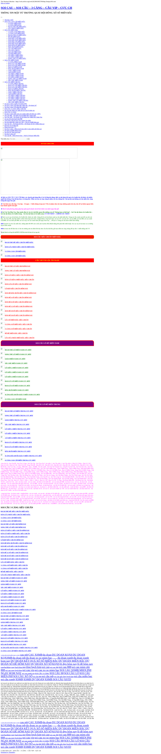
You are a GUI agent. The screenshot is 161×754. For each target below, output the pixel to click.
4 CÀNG (18, 655)
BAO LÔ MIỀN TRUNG (16, 88)
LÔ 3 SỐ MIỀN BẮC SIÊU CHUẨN (17, 320)
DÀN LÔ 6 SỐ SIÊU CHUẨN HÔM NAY (18, 284)
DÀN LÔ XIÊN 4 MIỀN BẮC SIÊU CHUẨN (19, 279)
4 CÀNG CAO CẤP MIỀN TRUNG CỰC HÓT (20, 460)
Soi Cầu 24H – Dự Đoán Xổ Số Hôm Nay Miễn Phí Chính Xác (23, 117)
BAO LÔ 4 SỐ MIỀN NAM (16, 65)
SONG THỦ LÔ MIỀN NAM (17, 78)
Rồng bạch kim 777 (10, 127)
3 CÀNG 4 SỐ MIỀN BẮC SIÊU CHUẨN (18, 324)
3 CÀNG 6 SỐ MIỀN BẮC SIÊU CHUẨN (18, 329)
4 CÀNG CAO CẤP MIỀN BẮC (15, 256)
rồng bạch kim (34, 666)
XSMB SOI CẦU (54, 679)
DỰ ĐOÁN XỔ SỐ (41, 663)
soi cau (46, 666)
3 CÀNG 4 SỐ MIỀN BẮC (16, 31)
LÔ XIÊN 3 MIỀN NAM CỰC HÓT (16, 372)
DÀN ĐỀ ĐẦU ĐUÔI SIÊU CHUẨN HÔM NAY (20, 293)
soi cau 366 (54, 667)
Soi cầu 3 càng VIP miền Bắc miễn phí (15, 107)
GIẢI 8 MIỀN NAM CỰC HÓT (15, 359)
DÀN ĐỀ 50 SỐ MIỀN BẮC (17, 43)
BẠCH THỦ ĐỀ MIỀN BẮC (17, 26)
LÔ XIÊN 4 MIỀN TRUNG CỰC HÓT (18, 438)
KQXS (56, 663)
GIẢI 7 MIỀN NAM (14, 70)
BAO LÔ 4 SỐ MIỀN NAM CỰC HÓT (17, 385)
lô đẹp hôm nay (68, 663)
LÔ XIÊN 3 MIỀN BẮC (15, 55)
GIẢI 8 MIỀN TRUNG (15, 93)
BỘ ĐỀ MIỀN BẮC (14, 36)
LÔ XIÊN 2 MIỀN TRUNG (16, 95)
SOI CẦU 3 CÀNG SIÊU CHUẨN (15, 109)
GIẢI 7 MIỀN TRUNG (15, 92)
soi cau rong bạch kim (13, 670)
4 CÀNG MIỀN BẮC (14, 23)
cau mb (24, 654)
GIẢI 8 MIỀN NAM (14, 72)
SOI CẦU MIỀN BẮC (11, 30)
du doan (47, 654)
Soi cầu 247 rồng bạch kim (12, 132)
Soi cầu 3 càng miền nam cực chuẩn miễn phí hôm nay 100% (22, 114)
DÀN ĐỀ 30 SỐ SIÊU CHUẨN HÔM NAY (19, 311)
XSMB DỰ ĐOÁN (33, 679)
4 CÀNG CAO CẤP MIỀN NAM (15, 399)
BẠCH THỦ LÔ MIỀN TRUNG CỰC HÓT (19, 411)
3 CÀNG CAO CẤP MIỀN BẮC (15, 251)
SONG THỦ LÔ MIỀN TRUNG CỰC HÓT (19, 415)
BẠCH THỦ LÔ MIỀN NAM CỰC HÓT (18, 350)
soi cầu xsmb (8, 679)
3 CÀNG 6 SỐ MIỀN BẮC (16, 33)
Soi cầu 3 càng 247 (10, 134)
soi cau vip (28, 670)
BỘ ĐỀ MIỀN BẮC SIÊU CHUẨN (16, 333)
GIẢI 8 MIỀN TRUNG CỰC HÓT (16, 420)
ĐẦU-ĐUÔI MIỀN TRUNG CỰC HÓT (17, 451)
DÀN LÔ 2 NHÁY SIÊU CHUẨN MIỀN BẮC (20, 247)
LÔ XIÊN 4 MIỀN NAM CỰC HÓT (16, 376)
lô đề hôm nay (85, 663)
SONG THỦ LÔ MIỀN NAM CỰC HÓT (18, 354)
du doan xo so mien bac (39, 657)
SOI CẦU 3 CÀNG (10, 112)
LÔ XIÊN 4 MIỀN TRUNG (16, 99)
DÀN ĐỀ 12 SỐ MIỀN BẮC (17, 38)
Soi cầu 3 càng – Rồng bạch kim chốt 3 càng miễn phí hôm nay (23, 129)
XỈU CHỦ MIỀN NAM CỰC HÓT (16, 363)
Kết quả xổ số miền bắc (11, 125)
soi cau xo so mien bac (47, 670)
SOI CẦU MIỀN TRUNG (12, 82)
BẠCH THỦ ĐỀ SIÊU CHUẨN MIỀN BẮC (19, 242)
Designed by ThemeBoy (8, 752)
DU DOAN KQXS (62, 654)
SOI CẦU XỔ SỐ (23, 676)
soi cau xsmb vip (28, 673)
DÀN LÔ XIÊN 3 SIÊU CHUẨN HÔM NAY (19, 275)
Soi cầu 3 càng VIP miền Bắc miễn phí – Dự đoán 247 (20, 105)
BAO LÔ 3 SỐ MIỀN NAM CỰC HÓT (17, 381)
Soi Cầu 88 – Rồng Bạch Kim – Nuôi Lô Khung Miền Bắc (21, 135)
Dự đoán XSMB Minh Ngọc (13, 130)
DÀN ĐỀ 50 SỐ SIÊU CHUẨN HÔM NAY (19, 315)
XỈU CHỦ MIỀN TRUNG (16, 102)
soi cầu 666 (37, 676)
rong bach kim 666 (18, 667)
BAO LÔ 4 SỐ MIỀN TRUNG (17, 87)
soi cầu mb (48, 676)
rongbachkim (6, 667)
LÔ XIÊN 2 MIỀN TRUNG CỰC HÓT (17, 429)
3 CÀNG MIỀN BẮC (14, 25)
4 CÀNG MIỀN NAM (15, 62)
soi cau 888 (65, 666)
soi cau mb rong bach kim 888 (13, 119)
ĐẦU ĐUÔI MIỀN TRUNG (17, 90)
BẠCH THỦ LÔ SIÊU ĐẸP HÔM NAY (17, 266)
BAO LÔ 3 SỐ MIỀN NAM (16, 63)
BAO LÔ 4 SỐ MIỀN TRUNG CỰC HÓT (18, 447)
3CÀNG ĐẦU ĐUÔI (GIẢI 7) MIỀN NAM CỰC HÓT (22, 394)
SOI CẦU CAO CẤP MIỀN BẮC (14, 21)
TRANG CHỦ (8, 20)
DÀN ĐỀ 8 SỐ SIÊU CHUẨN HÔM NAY (18, 302)
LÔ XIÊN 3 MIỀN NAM (15, 75)
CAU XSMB (35, 654)
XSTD (67, 679)
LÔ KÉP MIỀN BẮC (14, 53)
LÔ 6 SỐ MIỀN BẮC (14, 52)
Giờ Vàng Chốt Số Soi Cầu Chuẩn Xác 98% (17, 120)
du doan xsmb (65, 657)
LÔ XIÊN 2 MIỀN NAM (15, 73)
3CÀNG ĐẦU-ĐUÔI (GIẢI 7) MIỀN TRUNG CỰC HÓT (23, 456)
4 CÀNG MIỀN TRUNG (16, 83)
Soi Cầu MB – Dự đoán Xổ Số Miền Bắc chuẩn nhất (20, 115)
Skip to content (5, 3)
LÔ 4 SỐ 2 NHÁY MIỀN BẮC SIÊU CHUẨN (19, 338)
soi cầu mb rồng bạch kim (64, 676)
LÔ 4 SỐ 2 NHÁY (14, 50)
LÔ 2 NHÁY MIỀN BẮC (16, 28)
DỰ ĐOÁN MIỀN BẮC (72, 660)
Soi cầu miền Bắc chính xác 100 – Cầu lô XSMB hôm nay (21, 122)
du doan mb (19, 657)
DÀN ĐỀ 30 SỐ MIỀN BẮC (17, 40)
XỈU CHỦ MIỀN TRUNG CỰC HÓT (17, 424)
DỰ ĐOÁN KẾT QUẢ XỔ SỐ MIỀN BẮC (34, 660)
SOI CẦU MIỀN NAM (11, 60)
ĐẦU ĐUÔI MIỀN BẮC (15, 47)
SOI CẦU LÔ (71, 673)
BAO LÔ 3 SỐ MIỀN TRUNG (17, 85)
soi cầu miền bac (83, 676)
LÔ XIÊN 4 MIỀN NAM (15, 77)
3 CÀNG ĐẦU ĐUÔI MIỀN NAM (8, 655)
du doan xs (54, 658)
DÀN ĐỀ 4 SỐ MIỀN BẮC (16, 41)
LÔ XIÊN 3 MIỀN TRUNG (16, 97)
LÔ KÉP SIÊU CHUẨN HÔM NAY (16, 288)
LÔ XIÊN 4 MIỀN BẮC (15, 57)
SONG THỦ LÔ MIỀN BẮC (17, 58)
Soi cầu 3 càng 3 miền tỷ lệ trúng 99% (15, 104)
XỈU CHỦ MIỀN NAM (15, 80)
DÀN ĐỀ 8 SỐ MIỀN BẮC (16, 45)
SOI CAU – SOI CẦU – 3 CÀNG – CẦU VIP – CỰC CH (36, 7)
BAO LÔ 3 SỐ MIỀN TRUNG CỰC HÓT (18, 442)
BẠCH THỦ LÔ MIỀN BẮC (17, 35)
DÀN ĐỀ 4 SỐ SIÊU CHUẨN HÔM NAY (18, 297)
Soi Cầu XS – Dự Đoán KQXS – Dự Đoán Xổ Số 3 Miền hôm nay (24, 124)
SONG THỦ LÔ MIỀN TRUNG (18, 100)
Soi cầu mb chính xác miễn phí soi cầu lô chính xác (19, 110)
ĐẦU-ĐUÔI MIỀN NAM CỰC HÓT (17, 390)
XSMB (19, 679)
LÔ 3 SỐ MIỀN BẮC (14, 48)
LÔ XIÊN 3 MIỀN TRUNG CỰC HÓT (17, 433)
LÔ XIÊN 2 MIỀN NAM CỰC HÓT (16, 368)
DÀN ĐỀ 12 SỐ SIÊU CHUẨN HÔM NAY (19, 306)
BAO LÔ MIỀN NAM (15, 67)
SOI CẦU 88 (57, 673)
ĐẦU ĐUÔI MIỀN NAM (16, 68)
